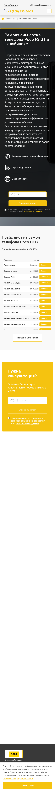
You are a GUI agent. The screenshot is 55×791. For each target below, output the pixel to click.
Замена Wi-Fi (9, 277)
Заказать (45, 265)
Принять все (27, 785)
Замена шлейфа (11, 301)
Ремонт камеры (11, 312)
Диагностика (9, 265)
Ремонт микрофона (12, 295)
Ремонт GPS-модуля (13, 283)
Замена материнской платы (16, 318)
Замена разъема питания (15, 306)
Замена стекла (10, 271)
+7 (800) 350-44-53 (20, 11)
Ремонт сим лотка (12, 289)
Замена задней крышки (14, 324)
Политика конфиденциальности (18, 778)
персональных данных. (32, 212)
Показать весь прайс (27, 338)
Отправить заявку (27, 203)
